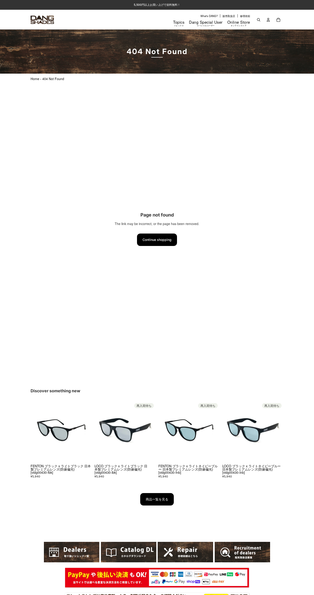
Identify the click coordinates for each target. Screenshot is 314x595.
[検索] (259, 20)
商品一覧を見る (157, 499)
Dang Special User (206, 23)
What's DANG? (209, 16)
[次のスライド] (85, 432)
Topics (178, 23)
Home (35, 78)
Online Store (238, 23)
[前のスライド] (37, 432)
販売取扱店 (229, 16)
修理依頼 (245, 16)
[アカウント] (268, 20)
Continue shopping (157, 240)
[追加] (84, 455)
